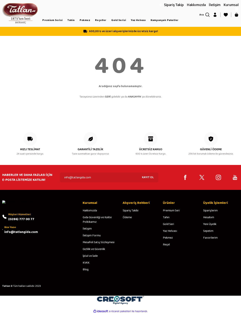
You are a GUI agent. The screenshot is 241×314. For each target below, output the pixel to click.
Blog (85, 269)
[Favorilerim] (225, 14)
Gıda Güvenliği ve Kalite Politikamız (97, 219)
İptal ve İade (90, 256)
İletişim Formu (92, 235)
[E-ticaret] (120, 311)
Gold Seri (168, 224)
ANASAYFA (134, 96)
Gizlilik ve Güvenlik (94, 249)
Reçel (166, 244)
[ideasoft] (100, 311)
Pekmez (168, 238)
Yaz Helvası (170, 231)
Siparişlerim (210, 210)
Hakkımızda (90, 210)
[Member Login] (215, 14)
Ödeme (127, 217)
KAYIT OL (148, 177)
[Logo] (20, 13)
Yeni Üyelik (209, 224)
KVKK (86, 263)
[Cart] (236, 14)
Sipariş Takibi (130, 210)
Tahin (166, 217)
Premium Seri (171, 210)
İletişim (87, 229)
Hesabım (208, 217)
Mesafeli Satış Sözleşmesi (98, 242)
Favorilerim (210, 238)
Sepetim (208, 231)
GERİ (108, 96)
